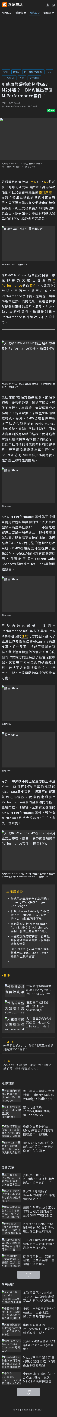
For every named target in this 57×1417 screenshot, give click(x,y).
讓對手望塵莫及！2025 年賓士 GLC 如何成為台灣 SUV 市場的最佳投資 (39, 1211)
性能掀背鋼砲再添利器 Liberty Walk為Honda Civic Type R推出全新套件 (39, 990)
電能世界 (48, 12)
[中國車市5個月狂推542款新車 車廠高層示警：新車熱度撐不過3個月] (11, 1313)
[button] (53, 4)
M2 (49, 71)
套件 (5, 71)
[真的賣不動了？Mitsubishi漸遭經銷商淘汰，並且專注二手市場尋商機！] (11, 1179)
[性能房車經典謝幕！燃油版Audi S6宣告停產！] (15, 1006)
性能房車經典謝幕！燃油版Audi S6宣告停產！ (37, 1006)
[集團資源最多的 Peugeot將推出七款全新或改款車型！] (11, 1329)
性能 (22, 77)
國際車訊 (34, 12)
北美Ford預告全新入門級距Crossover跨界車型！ (39, 1345)
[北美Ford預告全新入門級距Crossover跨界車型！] (11, 1345)
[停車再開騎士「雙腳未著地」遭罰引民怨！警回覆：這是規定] (11, 1260)
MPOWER (9, 77)
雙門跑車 (34, 77)
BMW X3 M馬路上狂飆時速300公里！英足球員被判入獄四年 (38, 1146)
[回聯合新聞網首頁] (4, 4)
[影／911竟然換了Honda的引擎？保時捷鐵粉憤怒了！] (11, 1195)
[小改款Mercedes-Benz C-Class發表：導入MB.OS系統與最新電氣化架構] (11, 1378)
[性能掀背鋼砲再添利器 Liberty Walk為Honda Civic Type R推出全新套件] (15, 990)
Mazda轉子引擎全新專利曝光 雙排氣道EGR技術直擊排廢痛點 (39, 1361)
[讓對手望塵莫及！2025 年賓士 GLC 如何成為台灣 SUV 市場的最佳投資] (11, 1212)
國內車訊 (7, 12)
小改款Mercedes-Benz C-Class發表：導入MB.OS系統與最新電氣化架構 (39, 1377)
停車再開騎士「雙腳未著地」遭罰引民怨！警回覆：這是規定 (39, 1260)
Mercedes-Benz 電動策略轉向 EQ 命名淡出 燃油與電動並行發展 (38, 1227)
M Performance (33, 71)
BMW (16, 71)
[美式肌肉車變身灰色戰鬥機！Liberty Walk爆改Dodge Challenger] (11, 1095)
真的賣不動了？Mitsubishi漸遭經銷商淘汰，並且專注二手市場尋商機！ (39, 1179)
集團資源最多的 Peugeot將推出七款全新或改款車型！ (38, 1329)
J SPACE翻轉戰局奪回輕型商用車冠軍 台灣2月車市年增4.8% (38, 1244)
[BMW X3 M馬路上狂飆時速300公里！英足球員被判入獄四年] (11, 1147)
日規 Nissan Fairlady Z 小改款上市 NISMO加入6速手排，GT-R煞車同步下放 (30, 914)
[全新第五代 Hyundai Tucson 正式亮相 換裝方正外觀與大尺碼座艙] (11, 1296)
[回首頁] (15, 4)
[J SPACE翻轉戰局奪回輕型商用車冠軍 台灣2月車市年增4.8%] (11, 1244)
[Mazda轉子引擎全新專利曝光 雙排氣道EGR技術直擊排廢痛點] (11, 1362)
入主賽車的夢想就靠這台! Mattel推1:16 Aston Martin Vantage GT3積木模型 (39, 1022)
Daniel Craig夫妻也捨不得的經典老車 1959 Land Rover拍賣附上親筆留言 (30, 952)
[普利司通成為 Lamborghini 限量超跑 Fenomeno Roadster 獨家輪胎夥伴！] (11, 1111)
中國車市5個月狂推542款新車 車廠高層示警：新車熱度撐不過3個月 (39, 1312)
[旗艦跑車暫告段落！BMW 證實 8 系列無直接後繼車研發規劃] (11, 1131)
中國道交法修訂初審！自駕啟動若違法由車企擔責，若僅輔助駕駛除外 (30, 940)
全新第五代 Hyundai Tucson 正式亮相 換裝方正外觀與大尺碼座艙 (39, 1296)
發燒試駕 (21, 12)
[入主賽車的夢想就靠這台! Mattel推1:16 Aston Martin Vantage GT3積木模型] (15, 1023)
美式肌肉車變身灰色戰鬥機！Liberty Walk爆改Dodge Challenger (30, 902)
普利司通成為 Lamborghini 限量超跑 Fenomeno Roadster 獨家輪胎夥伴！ (38, 1111)
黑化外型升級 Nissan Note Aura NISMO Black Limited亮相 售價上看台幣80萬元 (30, 927)
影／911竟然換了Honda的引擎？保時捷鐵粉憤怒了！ (39, 1195)
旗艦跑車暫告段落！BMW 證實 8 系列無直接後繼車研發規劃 (38, 1130)
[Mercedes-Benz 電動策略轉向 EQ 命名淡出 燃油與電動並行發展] (11, 1228)
